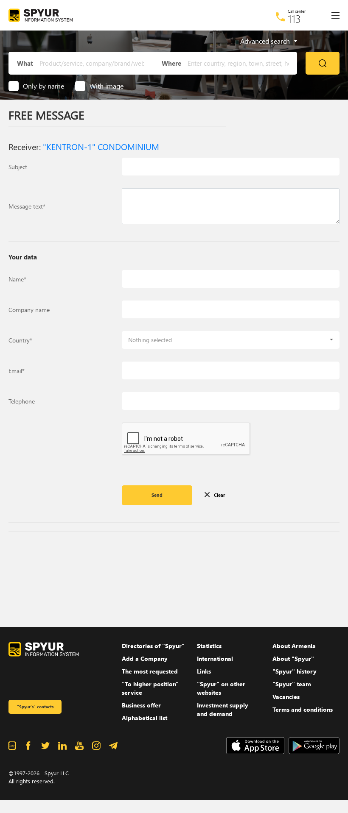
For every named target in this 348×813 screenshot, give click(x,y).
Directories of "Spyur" (153, 646)
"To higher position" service (150, 688)
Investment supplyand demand (222, 709)
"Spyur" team (291, 684)
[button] (231, 340)
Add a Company (145, 658)
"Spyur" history (294, 671)
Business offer (141, 705)
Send (157, 495)
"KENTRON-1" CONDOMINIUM (101, 146)
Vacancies (286, 697)
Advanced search (265, 41)
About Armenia (294, 646)
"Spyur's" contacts (35, 706)
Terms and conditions (302, 709)
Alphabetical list (144, 718)
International (215, 658)
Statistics (209, 646)
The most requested (150, 671)
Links (204, 671)
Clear (219, 495)
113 (294, 18)
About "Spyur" (293, 658)
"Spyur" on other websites (221, 688)
